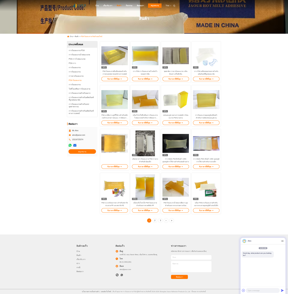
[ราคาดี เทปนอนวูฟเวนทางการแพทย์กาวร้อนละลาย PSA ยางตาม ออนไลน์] (175, 99)
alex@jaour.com (78, 135)
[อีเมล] (75, 145)
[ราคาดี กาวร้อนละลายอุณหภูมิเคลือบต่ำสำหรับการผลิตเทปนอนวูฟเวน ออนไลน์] (206, 99)
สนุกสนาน (155, 6)
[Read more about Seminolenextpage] (166, 220)
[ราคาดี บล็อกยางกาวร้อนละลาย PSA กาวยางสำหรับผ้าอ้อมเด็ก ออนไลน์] (145, 143)
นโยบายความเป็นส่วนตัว (90, 291)
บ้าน (97, 6)
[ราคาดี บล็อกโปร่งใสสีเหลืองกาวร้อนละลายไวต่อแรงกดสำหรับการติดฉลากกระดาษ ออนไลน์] (145, 99)
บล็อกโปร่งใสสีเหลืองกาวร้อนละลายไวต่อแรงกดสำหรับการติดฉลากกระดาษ (145, 117)
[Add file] (243, 290)
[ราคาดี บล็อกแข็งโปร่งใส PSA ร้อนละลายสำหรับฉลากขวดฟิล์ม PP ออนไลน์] (145, 187)
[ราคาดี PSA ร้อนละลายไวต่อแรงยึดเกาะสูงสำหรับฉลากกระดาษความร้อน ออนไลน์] (175, 187)
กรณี (78, 267)
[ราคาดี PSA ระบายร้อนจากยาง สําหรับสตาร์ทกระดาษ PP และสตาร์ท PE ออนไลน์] (114, 187)
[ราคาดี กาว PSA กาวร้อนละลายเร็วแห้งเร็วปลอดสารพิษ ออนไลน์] (145, 56)
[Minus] (282, 241)
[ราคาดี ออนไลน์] (114, 143)
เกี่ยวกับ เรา (107, 6)
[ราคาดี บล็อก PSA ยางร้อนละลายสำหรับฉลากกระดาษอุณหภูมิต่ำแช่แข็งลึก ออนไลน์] (206, 187)
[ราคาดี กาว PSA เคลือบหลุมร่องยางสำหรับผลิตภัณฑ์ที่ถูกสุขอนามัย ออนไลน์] (206, 56)
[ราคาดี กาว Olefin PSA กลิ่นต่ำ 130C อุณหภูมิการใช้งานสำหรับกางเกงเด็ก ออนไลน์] (206, 143)
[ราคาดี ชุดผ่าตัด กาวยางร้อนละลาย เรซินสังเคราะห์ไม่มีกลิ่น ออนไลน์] (175, 56)
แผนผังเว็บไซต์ (106, 291)
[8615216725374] (121, 275)
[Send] (282, 290)
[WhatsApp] (70, 145)
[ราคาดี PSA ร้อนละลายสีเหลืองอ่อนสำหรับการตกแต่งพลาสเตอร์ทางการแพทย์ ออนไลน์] (114, 56)
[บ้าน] (79, 5)
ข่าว (78, 263)
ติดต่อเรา (140, 6)
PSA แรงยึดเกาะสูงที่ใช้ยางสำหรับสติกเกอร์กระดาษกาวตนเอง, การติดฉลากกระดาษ (114, 117)
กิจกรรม (129, 6)
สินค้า (119, 6)
